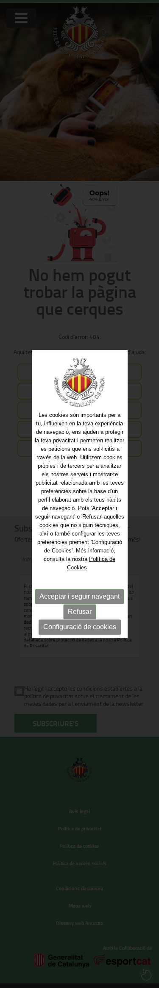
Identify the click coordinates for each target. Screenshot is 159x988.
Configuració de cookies (79, 626)
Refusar (80, 611)
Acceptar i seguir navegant (79, 596)
